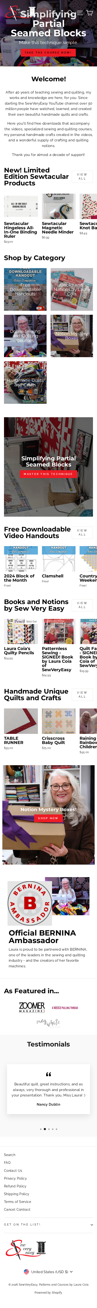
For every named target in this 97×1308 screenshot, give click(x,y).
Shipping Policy (16, 1194)
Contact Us (13, 1171)
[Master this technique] (48, 467)
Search (9, 1155)
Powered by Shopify (48, 1292)
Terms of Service (17, 1202)
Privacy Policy (15, 1178)
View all (82, 176)
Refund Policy (15, 1186)
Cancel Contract (17, 1209)
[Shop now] (48, 815)
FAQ (7, 1163)
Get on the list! (22, 1224)
